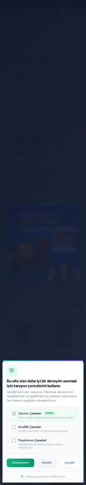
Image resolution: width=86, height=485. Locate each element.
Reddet (47, 462)
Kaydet (69, 462)
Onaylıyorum (20, 462)
